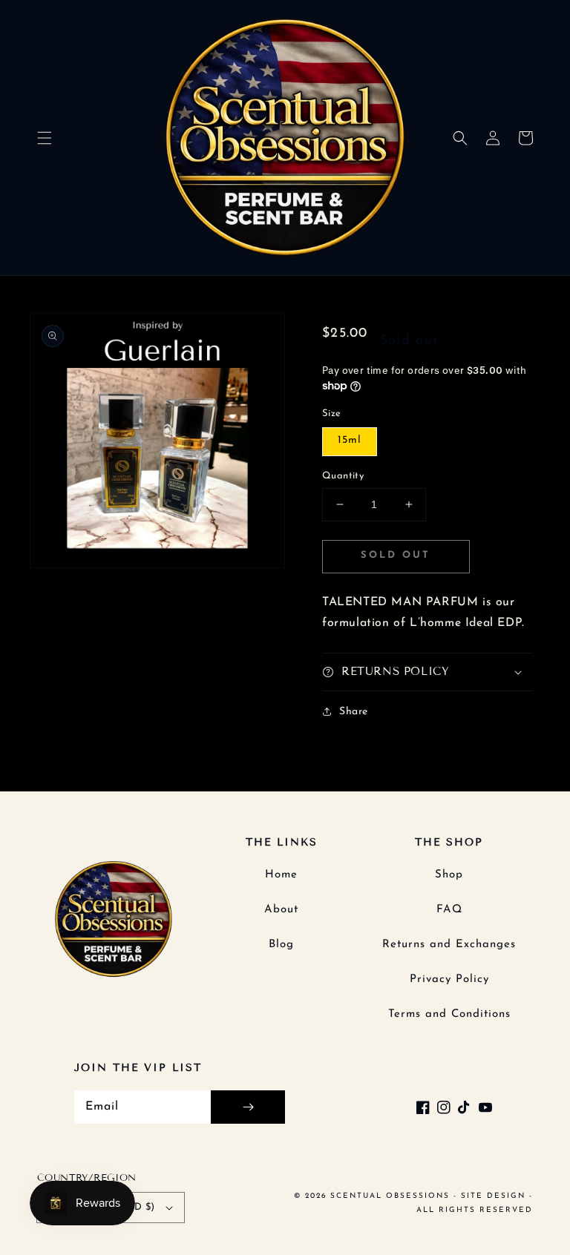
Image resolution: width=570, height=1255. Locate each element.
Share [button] (353, 711)
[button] (44, 138)
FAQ (449, 909)
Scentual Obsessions (391, 1196)
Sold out (395, 555)
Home (281, 874)
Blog (281, 944)
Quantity (343, 476)
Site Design (493, 1196)
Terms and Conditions (449, 1014)
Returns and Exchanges (449, 944)
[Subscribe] (248, 1107)
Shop (449, 874)
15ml (349, 440)
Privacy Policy (449, 979)
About (281, 909)
